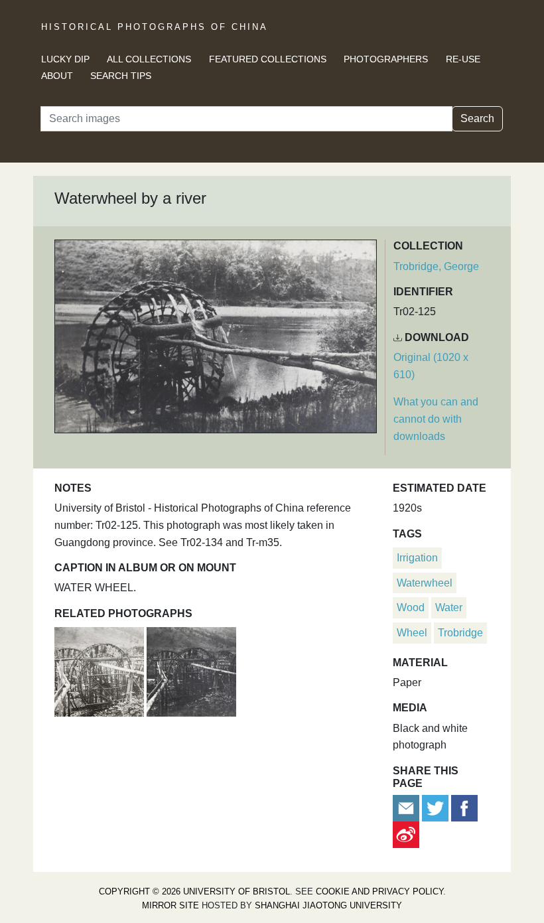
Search (477, 118)
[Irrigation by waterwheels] (191, 669)
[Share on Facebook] (464, 807)
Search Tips (120, 75)
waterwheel (424, 583)
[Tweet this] (436, 807)
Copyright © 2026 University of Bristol (194, 891)
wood (411, 607)
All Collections (149, 59)
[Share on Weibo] (406, 833)
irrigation (417, 557)
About (57, 75)
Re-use (463, 59)
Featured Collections (267, 59)
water (448, 607)
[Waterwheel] (100, 669)
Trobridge (460, 632)
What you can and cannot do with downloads (435, 418)
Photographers (386, 59)
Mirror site (170, 905)
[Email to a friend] (407, 807)
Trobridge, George (436, 266)
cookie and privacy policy (379, 891)
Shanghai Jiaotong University (328, 905)
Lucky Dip (65, 59)
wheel (412, 632)
